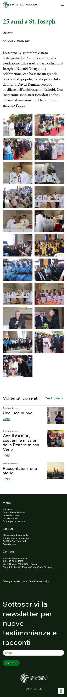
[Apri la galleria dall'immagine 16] (49, 294)
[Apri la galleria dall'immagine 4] (49, 149)
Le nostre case (10, 518)
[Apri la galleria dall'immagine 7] (17, 197)
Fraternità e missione (14, 512)
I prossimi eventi (11, 515)
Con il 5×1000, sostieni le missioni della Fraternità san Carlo (21, 442)
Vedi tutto (53, 398)
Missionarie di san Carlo (15, 534)
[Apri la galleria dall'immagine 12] (49, 245)
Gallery (8, 32)
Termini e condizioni (39, 581)
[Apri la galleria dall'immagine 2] (49, 125)
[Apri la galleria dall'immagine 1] (17, 125)
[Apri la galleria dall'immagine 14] (49, 270)
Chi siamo (8, 509)
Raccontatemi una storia (20, 470)
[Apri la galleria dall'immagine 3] (17, 149)
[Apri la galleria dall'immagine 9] (17, 221)
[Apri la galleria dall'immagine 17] (17, 318)
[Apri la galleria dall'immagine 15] (17, 294)
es (35, 688)
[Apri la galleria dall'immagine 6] (49, 173)
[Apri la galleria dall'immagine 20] (49, 342)
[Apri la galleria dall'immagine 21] (17, 366)
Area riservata (10, 544)
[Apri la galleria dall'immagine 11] (17, 245)
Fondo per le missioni (14, 521)
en (27, 688)
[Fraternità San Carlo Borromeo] (20, 4)
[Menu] (62, 5)
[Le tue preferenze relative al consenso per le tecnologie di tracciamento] (61, 691)
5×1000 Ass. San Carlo (15, 541)
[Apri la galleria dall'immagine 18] (49, 318)
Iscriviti (11, 663)
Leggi (6, 418)
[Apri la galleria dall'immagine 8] (49, 197)
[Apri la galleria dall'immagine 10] (49, 221)
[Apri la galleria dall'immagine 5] (17, 173)
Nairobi (7, 40)
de (40, 688)
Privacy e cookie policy (15, 581)
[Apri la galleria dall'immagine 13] (17, 270)
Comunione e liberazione (16, 538)
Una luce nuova (17, 412)
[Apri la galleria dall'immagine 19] (17, 342)
